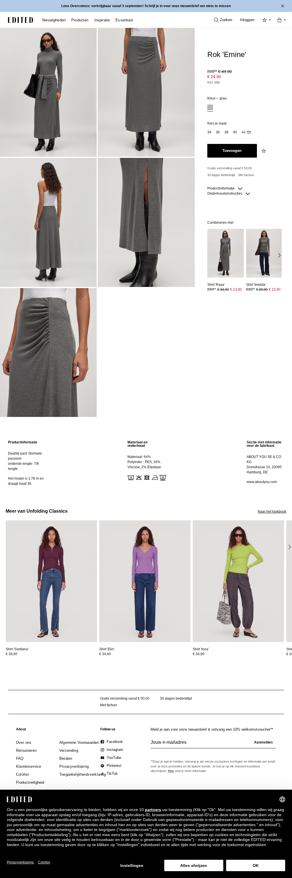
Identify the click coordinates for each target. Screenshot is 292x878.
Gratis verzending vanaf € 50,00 (229, 168)
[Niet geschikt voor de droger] (146, 477)
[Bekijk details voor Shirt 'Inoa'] (238, 581)
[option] (210, 108)
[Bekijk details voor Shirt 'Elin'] (144, 581)
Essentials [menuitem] (124, 20)
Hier (171, 771)
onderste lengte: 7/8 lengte (23, 466)
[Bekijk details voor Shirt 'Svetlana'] (51, 581)
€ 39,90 (11, 654)
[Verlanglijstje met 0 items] (264, 20)
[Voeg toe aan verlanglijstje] (264, 151)
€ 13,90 (236, 289)
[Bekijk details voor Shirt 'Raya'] (225, 253)
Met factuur (246, 175)
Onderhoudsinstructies (225, 193)
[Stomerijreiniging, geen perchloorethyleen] (162, 477)
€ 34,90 (105, 654)
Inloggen (247, 20)
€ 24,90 (214, 77)
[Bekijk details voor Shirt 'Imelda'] (264, 253)
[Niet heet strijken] (154, 477)
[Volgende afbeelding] (279, 255)
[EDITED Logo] (20, 20)
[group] (213, 744)
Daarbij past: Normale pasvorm (25, 456)
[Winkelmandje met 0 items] (279, 20)
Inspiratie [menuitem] (102, 20)
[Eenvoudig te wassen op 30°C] (130, 477)
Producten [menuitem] (80, 20)
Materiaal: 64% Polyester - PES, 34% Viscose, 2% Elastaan (144, 462)
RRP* (219, 72)
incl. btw (213, 82)
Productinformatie (221, 188)
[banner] (146, 6)
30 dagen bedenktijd (221, 175)
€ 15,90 (275, 289)
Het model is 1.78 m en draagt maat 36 (26, 481)
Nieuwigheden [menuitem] (54, 20)
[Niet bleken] (138, 477)
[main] (146, 463)
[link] (21, 730)
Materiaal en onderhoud (137, 444)
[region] (26, 463)
